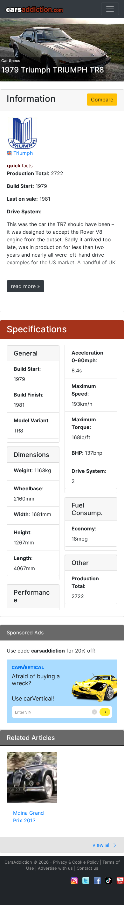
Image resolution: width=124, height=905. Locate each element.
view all (102, 845)
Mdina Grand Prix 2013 (28, 817)
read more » (25, 286)
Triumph (23, 153)
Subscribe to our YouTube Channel (120, 880)
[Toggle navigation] (110, 9)
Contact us (87, 868)
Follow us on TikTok (109, 880)
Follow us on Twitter (86, 880)
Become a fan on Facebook (97, 880)
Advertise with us (55, 868)
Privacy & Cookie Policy (76, 862)
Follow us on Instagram (74, 880)
